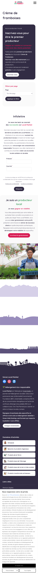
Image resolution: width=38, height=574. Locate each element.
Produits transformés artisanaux (19, 473)
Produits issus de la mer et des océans (21, 467)
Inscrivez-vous (12, 75)
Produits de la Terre (14, 455)
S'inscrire (19, 189)
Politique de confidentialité (12, 183)
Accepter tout (19, 565)
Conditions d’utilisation (27, 183)
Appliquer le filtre (13, 99)
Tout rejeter (27, 570)
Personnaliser (10, 570)
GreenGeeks (27, 391)
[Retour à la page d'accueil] (19, 2)
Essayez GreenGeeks (12, 426)
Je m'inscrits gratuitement (19, 235)
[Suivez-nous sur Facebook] (4, 381)
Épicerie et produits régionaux (18, 449)
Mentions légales (8, 488)
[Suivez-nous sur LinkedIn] (14, 381)
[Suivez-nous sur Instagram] (9, 381)
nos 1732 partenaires (13, 495)
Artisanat (11, 443)
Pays (7, 90)
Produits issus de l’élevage (17, 461)
